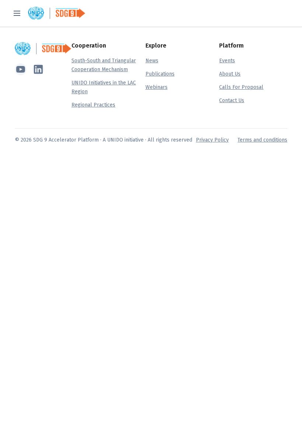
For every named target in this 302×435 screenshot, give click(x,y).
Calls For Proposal (241, 87)
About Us (229, 74)
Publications (160, 74)
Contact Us (231, 100)
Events (227, 61)
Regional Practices (93, 105)
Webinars (156, 87)
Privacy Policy (212, 140)
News (151, 61)
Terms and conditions (262, 140)
